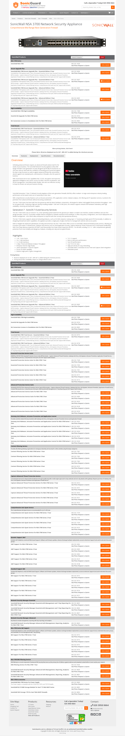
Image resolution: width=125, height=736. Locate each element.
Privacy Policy (80, 731)
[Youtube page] (97, 715)
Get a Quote (105, 65)
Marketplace (84, 13)
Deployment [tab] (34, 156)
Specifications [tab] (46, 156)
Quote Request (64, 13)
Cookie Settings (62, 733)
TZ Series (31, 704)
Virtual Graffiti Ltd (60, 729)
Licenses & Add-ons (29, 13)
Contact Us (74, 13)
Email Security (32, 714)
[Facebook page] (92, 715)
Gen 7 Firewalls (42, 18)
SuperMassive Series (34, 708)
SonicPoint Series (33, 712)
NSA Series (31, 706)
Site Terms (70, 731)
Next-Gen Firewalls (30, 18)
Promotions (42, 13)
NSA (50, 18)
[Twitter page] (94, 715)
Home (13, 18)
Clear (102, 57)
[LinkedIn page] (100, 715)
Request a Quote (83, 65)
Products (16, 13)
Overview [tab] (15, 156)
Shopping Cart (14, 706)
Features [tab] (24, 156)
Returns (48, 706)
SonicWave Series (33, 710)
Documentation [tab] (59, 156)
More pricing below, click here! (62, 148)
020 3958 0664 (108, 3)
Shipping (48, 704)
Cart (111, 13)
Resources (52, 13)
